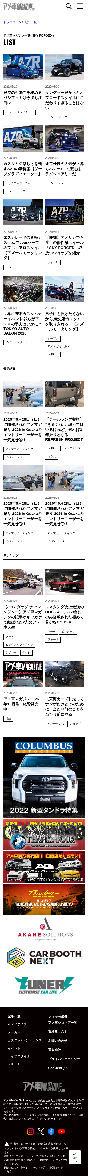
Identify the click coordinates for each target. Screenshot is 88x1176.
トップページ (12, 22)
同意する (75, 1157)
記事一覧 (31, 22)
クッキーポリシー (25, 1156)
